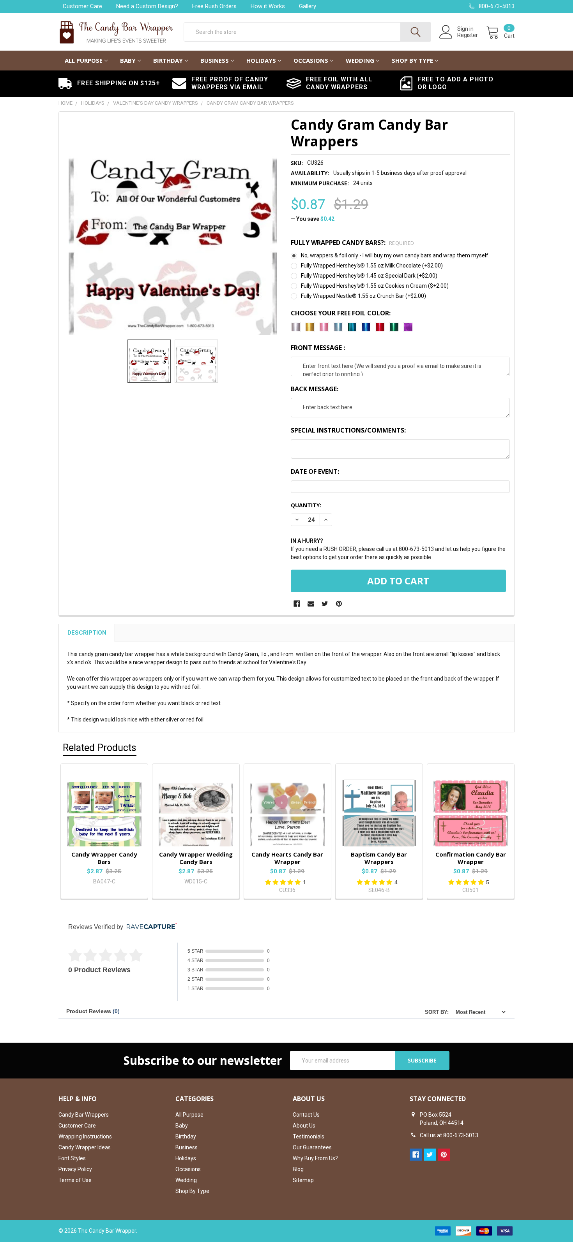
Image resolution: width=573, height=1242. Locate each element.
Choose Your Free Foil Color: (341, 313)
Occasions (311, 60)
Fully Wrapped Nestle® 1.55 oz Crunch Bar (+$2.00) (363, 296)
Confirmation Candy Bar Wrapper (470, 858)
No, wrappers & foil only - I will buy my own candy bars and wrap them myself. (395, 255)
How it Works (268, 6)
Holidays (261, 60)
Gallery (307, 6)
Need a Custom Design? (147, 6)
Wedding (360, 60)
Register (467, 35)
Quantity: (306, 505)
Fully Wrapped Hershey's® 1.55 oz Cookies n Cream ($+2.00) (375, 286)
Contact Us (306, 1115)
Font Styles (72, 1158)
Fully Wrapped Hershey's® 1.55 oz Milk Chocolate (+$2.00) (372, 265)
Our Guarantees (312, 1147)
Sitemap (303, 1180)
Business (214, 60)
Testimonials (308, 1136)
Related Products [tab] (99, 747)
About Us (304, 1125)
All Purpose (84, 60)
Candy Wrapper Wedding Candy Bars (196, 858)
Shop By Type (412, 60)
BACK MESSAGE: (314, 389)
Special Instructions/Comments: (348, 430)
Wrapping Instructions (85, 1136)
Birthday (168, 60)
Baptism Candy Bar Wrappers (379, 858)
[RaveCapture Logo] (150, 927)
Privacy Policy (75, 1169)
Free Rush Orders (214, 6)
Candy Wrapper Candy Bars (104, 858)
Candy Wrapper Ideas (84, 1147)
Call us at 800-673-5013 (449, 1135)
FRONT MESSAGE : (318, 347)
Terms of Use (75, 1180)
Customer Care (82, 6)
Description (86, 632)
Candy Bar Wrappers (83, 1115)
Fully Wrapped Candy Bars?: (352, 242)
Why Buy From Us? (315, 1158)
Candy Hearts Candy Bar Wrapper (287, 858)
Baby (128, 60)
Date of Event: (315, 471)
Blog (298, 1169)
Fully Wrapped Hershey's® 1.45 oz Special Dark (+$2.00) (369, 276)
